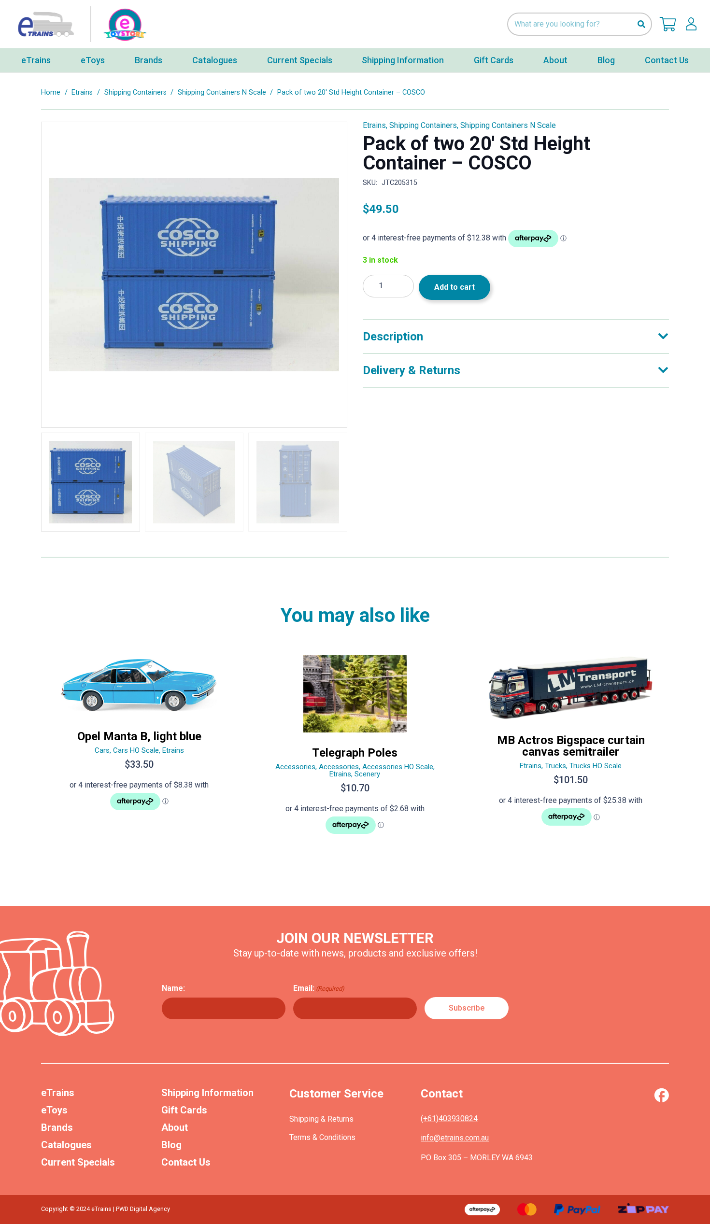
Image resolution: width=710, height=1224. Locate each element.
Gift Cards (184, 1110)
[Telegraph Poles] (355, 749)
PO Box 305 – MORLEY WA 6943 (477, 1157)
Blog (171, 1145)
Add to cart (454, 287)
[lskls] (691, 24)
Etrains (82, 92)
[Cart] (668, 24)
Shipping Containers (135, 92)
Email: (318, 988)
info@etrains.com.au (455, 1137)
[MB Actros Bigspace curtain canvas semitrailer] (570, 749)
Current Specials (78, 1162)
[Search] (641, 24)
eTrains (57, 1092)
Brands (57, 1127)
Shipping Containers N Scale (222, 92)
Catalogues (66, 1145)
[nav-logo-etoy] (80, 24)
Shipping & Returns (321, 1119)
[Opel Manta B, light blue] (139, 749)
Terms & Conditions (322, 1137)
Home (50, 92)
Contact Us (186, 1162)
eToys (54, 1110)
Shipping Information (207, 1092)
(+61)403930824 (449, 1118)
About (174, 1127)
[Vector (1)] (661, 1095)
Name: (173, 988)
